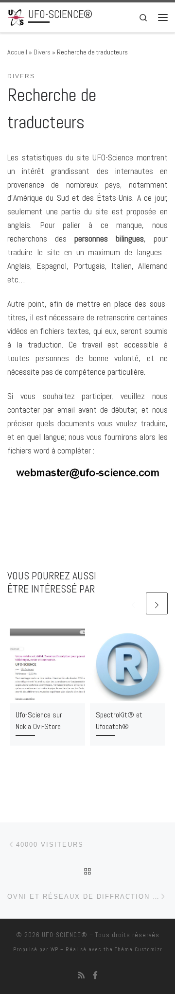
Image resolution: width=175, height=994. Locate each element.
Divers (42, 52)
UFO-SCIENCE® (65, 935)
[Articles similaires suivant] (157, 603)
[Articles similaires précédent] (133, 603)
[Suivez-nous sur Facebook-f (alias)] (95, 975)
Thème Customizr (138, 949)
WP (54, 949)
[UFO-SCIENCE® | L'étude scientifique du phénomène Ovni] (16, 16)
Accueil (17, 52)
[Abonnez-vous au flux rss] (81, 975)
